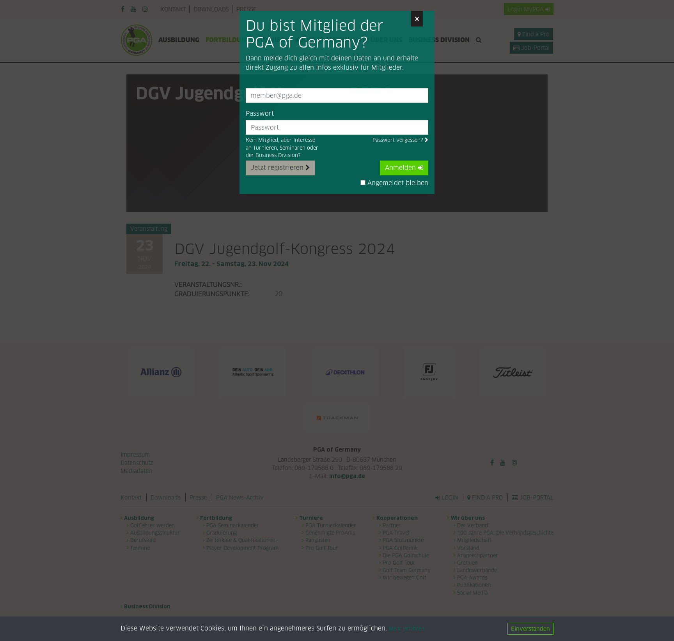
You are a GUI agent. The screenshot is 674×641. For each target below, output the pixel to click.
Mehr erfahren (406, 629)
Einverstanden (530, 628)
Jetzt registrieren (278, 167)
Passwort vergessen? (398, 140)
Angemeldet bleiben (396, 183)
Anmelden (401, 167)
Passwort (260, 113)
